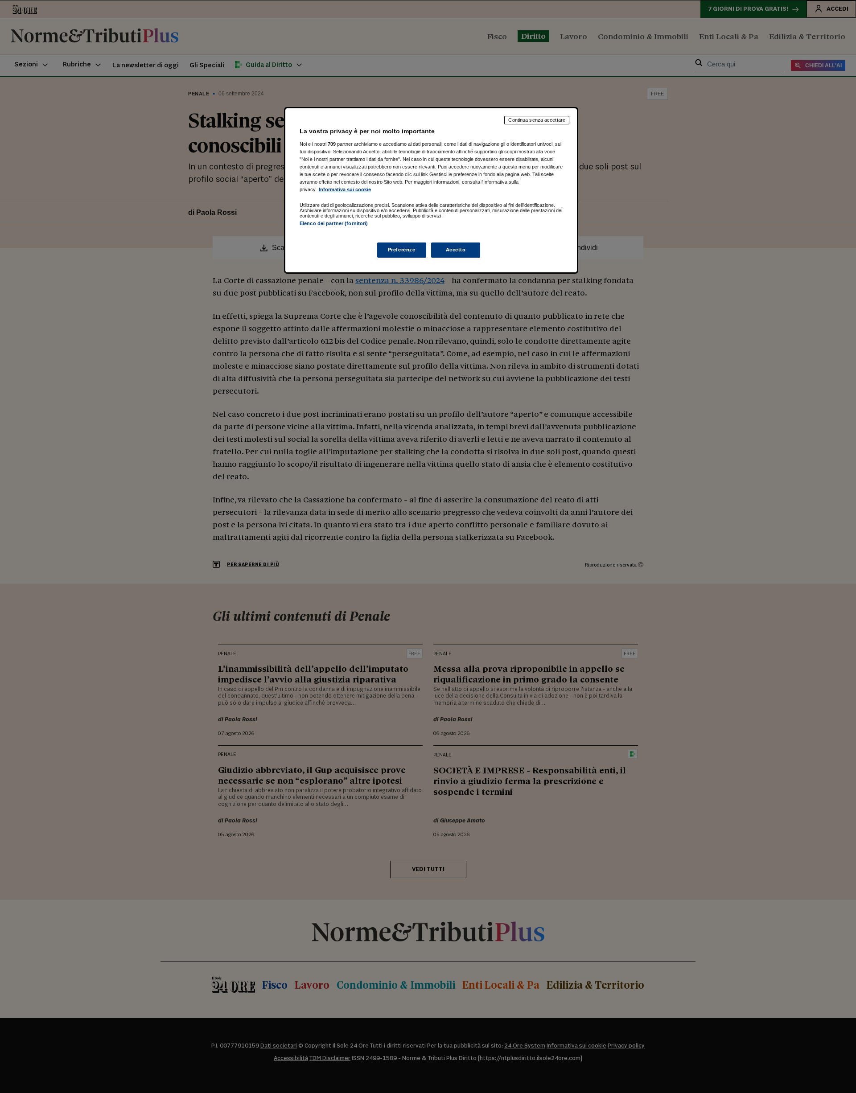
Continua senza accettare (536, 120)
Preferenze (402, 249)
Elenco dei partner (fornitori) (334, 223)
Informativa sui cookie (345, 189)
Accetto (456, 249)
